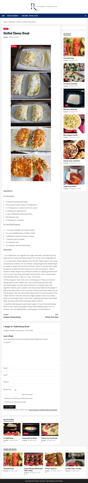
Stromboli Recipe (8, 438)
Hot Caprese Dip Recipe (70, 84)
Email (5, 375)
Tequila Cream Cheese (70, 186)
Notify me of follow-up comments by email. (18, 398)
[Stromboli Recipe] (12, 429)
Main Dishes (50, 464)
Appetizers (9, 433)
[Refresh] (16, 390)
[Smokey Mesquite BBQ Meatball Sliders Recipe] (33, 459)
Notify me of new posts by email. (15, 402)
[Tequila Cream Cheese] (74, 175)
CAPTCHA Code (27, 395)
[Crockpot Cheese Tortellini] (75, 459)
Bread (6, 28)
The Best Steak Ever (51, 469)
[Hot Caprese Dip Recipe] (74, 72)
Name (5, 368)
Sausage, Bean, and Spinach (72, 161)
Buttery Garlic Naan (51, 315)
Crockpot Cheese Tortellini (73, 469)
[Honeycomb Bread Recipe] (31, 429)
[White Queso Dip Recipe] (74, 98)
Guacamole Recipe (69, 58)
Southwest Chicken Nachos (12, 315)
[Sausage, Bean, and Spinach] (74, 149)
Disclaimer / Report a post (30, 16)
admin (5, 37)
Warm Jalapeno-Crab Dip (71, 135)
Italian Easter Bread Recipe (49, 438)
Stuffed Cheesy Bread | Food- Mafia (21, 330)
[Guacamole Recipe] (74, 46)
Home (3, 16)
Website (6, 382)
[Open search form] (85, 15)
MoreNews (50, 481)
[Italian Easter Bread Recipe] (49, 429)
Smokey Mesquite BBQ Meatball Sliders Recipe (33, 469)
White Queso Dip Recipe (70, 109)
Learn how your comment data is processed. (43, 410)
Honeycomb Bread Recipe (29, 438)
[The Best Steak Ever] (54, 459)
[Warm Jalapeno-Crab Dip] (74, 123)
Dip (66, 54)
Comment (7, 342)
